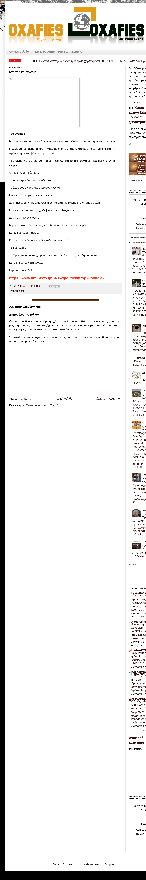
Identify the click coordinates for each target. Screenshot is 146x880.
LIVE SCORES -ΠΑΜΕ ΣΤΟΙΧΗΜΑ (58, 51)
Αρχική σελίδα (19, 51)
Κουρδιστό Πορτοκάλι (138, 672)
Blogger (110, 864)
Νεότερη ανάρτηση (21, 398)
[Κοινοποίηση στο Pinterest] (59, 286)
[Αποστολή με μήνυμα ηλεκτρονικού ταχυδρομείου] (50, 286)
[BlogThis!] (52, 286)
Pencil (13, 291)
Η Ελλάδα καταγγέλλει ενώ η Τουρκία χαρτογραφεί (55, 61)
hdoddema (86, 864)
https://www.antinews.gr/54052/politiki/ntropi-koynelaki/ (58, 278)
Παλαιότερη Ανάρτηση (107, 398)
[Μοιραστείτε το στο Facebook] (56, 286)
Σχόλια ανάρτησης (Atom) (42, 405)
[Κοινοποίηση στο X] (54, 286)
